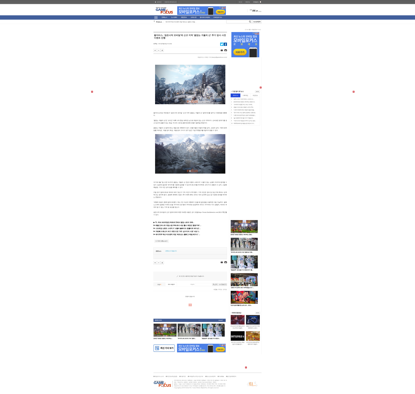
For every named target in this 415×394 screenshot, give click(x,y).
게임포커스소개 (159, 376)
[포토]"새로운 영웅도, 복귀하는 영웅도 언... (244, 102)
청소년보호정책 (210, 376)
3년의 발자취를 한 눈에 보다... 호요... (241, 305)
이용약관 (183, 376)
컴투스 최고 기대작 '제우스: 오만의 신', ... (244, 99)
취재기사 (235, 95)
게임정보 (254, 29)
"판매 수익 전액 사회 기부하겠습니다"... (242, 287)
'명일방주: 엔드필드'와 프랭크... (211, 338)
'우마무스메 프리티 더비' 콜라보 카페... (242, 252)
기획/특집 (245, 95)
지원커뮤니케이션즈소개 (170, 2)
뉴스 (259, 29)
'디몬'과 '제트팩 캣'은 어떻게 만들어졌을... (244, 110)
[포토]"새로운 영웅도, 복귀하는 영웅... (242, 234)
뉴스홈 (248, 29)
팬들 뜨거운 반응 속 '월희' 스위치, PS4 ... (244, 107)
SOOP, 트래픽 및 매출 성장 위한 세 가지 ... (244, 123)
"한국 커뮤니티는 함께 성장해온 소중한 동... (245, 112)
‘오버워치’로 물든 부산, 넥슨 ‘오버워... (243, 104)
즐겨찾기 (159, 2)
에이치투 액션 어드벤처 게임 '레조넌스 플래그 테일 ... (181, 22)
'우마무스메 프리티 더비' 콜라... (187, 338)
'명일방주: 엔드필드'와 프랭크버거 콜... (242, 270)
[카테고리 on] (155, 17)
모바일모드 (256, 2)
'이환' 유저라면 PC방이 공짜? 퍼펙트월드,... (245, 115)
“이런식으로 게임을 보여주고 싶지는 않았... (245, 120)
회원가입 (247, 2)
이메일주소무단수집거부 (196, 376)
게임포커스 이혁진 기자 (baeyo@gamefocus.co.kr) (212, 57)
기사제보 (221, 376)
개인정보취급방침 (172, 376)
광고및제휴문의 (231, 376)
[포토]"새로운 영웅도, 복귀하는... (162, 338)
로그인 (240, 2)
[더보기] (257, 92)
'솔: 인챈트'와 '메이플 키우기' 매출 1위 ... (244, 118)
